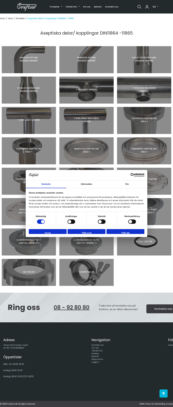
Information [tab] (86, 184)
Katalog (95, 353)
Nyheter (98, 6)
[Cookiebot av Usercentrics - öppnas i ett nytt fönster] (132, 175)
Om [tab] (127, 184)
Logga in (95, 362)
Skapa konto (97, 359)
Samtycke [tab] (46, 184)
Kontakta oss (111, 6)
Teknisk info (71, 6)
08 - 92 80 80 (71, 307)
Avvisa (48, 233)
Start (2, 18)
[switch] (71, 222)
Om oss (86, 6)
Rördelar (20, 18)
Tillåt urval (87, 233)
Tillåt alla (125, 233)
